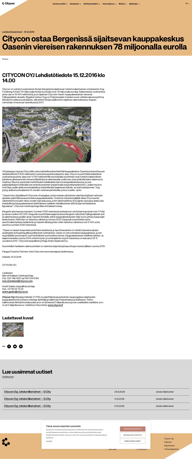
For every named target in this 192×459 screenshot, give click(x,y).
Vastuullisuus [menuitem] (108, 4)
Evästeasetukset (133, 441)
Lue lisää (49, 441)
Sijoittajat (112, 449)
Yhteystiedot (141, 449)
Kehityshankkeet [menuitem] (91, 4)
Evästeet (168, 442)
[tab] (187, 3)
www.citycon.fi (55, 305)
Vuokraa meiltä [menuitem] (59, 4)
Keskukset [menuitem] (74, 4)
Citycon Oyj (168, 439)
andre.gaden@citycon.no (15, 292)
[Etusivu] (8, 3)
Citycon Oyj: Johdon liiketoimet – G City (27, 392)
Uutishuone (8, 377)
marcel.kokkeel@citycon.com (17, 281)
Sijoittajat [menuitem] (133, 4)
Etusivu (5, 59)
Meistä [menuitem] (122, 4)
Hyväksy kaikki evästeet (133, 429)
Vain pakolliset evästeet (132, 435)
